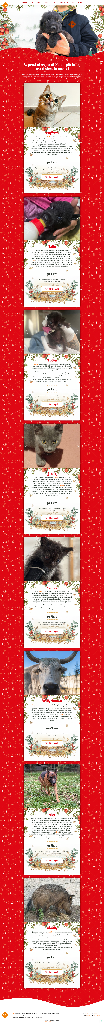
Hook (46, 2)
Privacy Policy (48, 1021)
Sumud (54, 2)
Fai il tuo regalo (52, 177)
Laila (32, 2)
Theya (39, 2)
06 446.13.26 (97, 1013)
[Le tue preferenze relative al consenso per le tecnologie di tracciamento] (101, 1021)
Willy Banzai (64, 2)
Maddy (80, 2)
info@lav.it (88, 1015)
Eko (73, 2)
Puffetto (24, 2)
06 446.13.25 (88, 1013)
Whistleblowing (55, 1021)
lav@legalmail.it (97, 1015)
